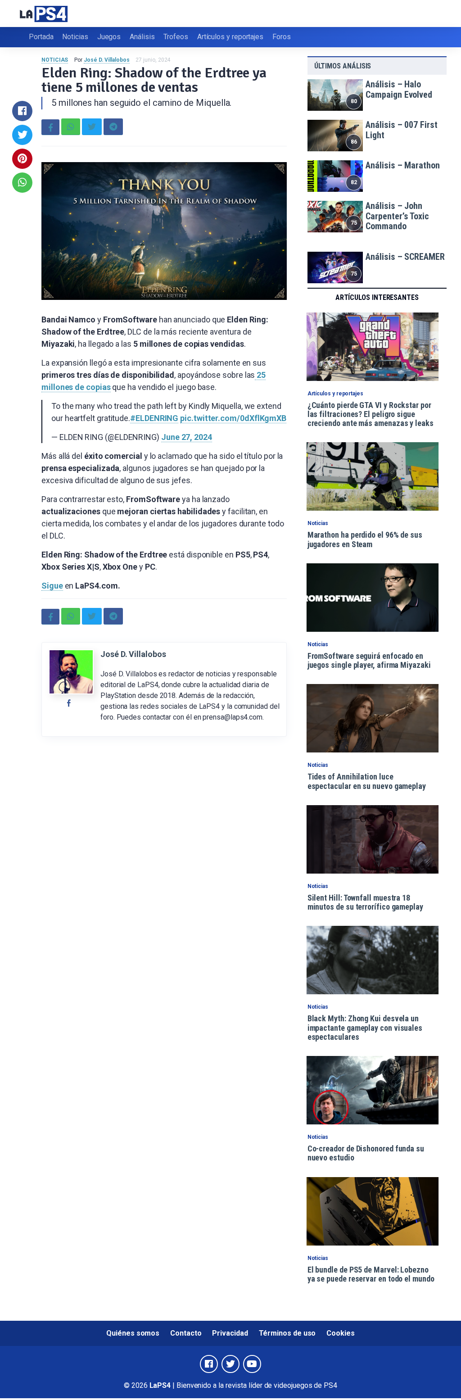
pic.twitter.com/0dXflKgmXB (233, 418)
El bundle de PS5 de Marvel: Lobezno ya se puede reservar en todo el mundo (370, 1274)
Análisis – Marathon (402, 165)
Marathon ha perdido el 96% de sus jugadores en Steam (364, 539)
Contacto (185, 1333)
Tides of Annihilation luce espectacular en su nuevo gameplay (366, 781)
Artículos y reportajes (230, 36)
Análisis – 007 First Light (401, 129)
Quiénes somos (132, 1333)
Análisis (142, 36)
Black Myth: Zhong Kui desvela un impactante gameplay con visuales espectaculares (364, 1028)
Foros (281, 36)
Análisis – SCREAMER (405, 256)
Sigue (52, 585)
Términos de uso (287, 1333)
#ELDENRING (154, 418)
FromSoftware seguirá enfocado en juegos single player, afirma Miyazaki (369, 660)
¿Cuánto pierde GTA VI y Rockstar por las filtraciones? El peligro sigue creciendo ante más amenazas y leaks (370, 414)
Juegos (109, 36)
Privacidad (230, 1333)
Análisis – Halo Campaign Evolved (399, 89)
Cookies (340, 1333)
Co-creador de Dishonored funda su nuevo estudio (365, 1153)
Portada (41, 36)
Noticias (75, 36)
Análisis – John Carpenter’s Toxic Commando (397, 215)
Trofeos (175, 36)
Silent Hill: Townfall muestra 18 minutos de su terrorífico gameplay (365, 902)
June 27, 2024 (186, 437)
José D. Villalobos (107, 60)
